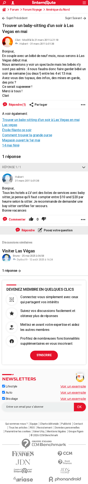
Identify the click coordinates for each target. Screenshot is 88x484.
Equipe (34, 423)
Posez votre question (58, 230)
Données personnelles (67, 427)
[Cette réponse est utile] (31, 219)
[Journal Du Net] (23, 462)
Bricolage (11, 399)
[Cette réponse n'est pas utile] (44, 219)
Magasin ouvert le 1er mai (21, 140)
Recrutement (45, 427)
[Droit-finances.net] (65, 462)
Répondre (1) (17, 104)
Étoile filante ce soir (16, 130)
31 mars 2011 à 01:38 (42, 43)
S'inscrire (44, 355)
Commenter (17, 219)
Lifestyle (11, 386)
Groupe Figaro (76, 431)
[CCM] (65, 453)
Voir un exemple (73, 386)
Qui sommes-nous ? (16, 423)
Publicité (66, 423)
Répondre (28, 230)
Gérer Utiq (38, 431)
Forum (14, 9)
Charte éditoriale (49, 423)
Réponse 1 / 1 (11, 167)
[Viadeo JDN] (65, 470)
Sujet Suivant (73, 18)
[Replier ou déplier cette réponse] (83, 167)
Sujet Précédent (17, 18)
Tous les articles (18, 427)
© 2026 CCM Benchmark (44, 435)
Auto (8, 392)
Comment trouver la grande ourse (27, 135)
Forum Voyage (32, 9)
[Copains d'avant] (23, 470)
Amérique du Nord (58, 9)
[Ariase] (23, 479)
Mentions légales (56, 431)
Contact (78, 423)
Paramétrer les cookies (18, 431)
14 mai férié (10, 145)
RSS (32, 427)
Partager (41, 104)
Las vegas (9, 125)
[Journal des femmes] (23, 453)
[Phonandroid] (65, 479)
